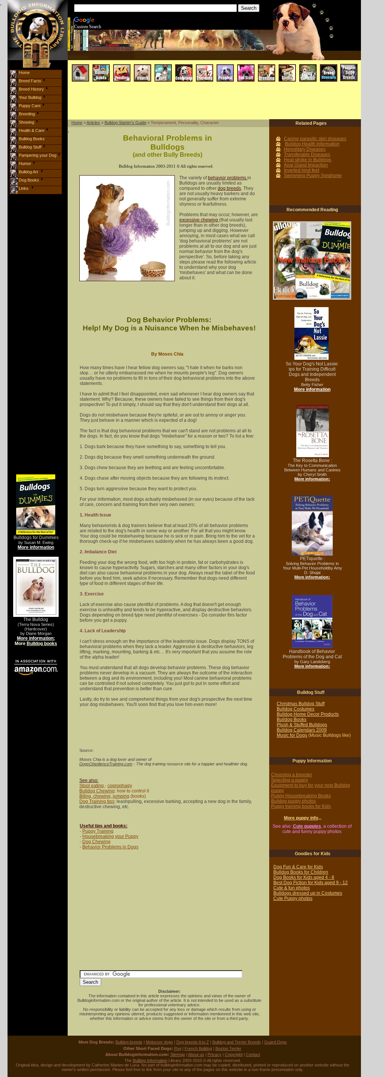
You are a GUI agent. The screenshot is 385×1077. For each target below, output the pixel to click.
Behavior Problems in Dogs (110, 847)
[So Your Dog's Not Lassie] (311, 309)
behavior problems (227, 177)
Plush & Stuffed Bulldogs (302, 724)
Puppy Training (98, 831)
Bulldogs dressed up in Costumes (307, 893)
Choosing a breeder (291, 774)
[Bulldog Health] (142, 66)
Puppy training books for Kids (301, 806)
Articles (93, 122)
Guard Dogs (275, 1042)
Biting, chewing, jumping (104, 796)
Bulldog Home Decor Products (308, 714)
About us (196, 1054)
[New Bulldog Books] (312, 223)
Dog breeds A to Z (192, 1042)
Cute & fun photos (291, 888)
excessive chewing (199, 220)
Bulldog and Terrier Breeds (236, 1042)
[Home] (80, 66)
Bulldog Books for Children (300, 872)
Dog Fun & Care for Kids (298, 866)
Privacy (214, 1054)
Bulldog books (42, 643)
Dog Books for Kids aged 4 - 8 (303, 877)
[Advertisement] (210, 101)
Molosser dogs (159, 1042)
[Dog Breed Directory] (328, 66)
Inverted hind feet (301, 170)
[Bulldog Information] (38, 2)
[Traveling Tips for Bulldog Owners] (204, 66)
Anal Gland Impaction (306, 165)
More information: (36, 638)
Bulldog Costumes (295, 709)
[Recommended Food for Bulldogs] (121, 66)
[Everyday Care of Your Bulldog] (163, 66)
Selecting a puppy (289, 780)
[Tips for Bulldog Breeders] (266, 66)
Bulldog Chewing (97, 791)
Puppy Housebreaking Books (301, 795)
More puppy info (301, 818)
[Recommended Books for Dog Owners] (287, 66)
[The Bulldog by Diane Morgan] (36, 559)
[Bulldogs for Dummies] (35, 476)
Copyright (234, 1054)
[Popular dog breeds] (349, 66)
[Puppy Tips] (225, 66)
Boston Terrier (228, 1048)
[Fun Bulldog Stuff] (246, 66)
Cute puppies (307, 826)
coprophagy (120, 785)
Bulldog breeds (128, 1042)
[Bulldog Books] (101, 66)
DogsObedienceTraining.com (105, 764)
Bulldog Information (150, 1060)
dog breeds (229, 188)
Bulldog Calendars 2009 (302, 730)
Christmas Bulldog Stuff (300, 703)
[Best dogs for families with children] (308, 66)
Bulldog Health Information (312, 144)
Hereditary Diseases (305, 149)
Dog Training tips (96, 801)
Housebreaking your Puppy (110, 836)
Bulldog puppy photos (293, 801)
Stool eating (92, 785)
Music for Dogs (292, 735)
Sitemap (177, 1054)
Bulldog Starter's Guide (125, 122)
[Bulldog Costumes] (183, 66)
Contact (253, 1054)
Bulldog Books (291, 719)
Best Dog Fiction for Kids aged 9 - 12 (310, 882)
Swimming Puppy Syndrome (313, 175)
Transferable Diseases (307, 154)
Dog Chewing (96, 841)
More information (36, 547)
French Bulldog (198, 1048)
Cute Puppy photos (292, 898)
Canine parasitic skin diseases (315, 138)
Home (76, 122)
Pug (177, 1048)
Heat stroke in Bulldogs (307, 159)
